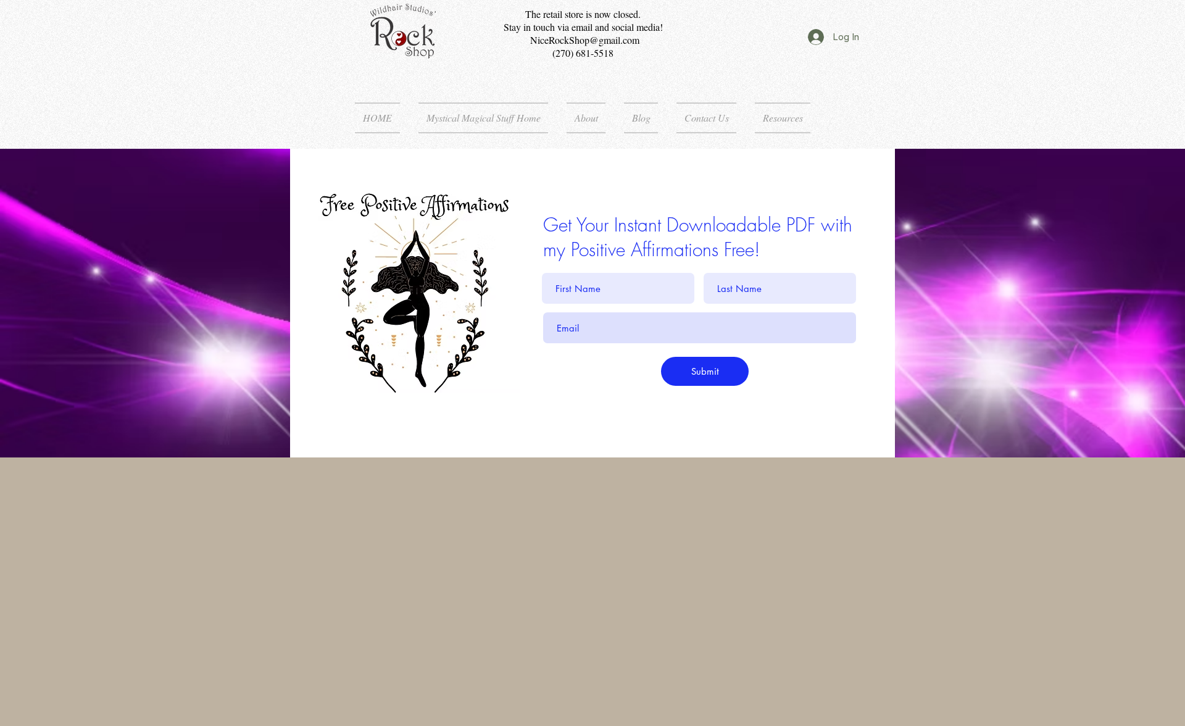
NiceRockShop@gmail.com (584, 39)
